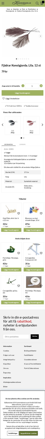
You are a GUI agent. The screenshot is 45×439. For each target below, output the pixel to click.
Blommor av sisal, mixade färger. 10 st (32, 219)
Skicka (34, 336)
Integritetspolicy (9, 360)
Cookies (6, 351)
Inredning (27, 188)
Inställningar (12, 433)
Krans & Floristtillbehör (32, 364)
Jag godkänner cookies (28, 433)
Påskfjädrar (32, 9)
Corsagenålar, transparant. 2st (31, 259)
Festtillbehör (28, 355)
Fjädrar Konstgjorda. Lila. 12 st (27, 11)
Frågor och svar (8, 355)
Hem (8, 9)
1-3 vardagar (32, 156)
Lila (25, 177)
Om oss (6, 368)
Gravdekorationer (30, 360)
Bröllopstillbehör (30, 351)
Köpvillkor (7, 364)
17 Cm (26, 172)
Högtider (16, 9)
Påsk (23, 9)
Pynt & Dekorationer (31, 368)
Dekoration (28, 186)
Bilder (5, 387)
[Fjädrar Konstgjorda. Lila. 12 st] (16, 58)
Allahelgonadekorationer (12, 382)
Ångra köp (7, 373)
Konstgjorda (10, 11)
